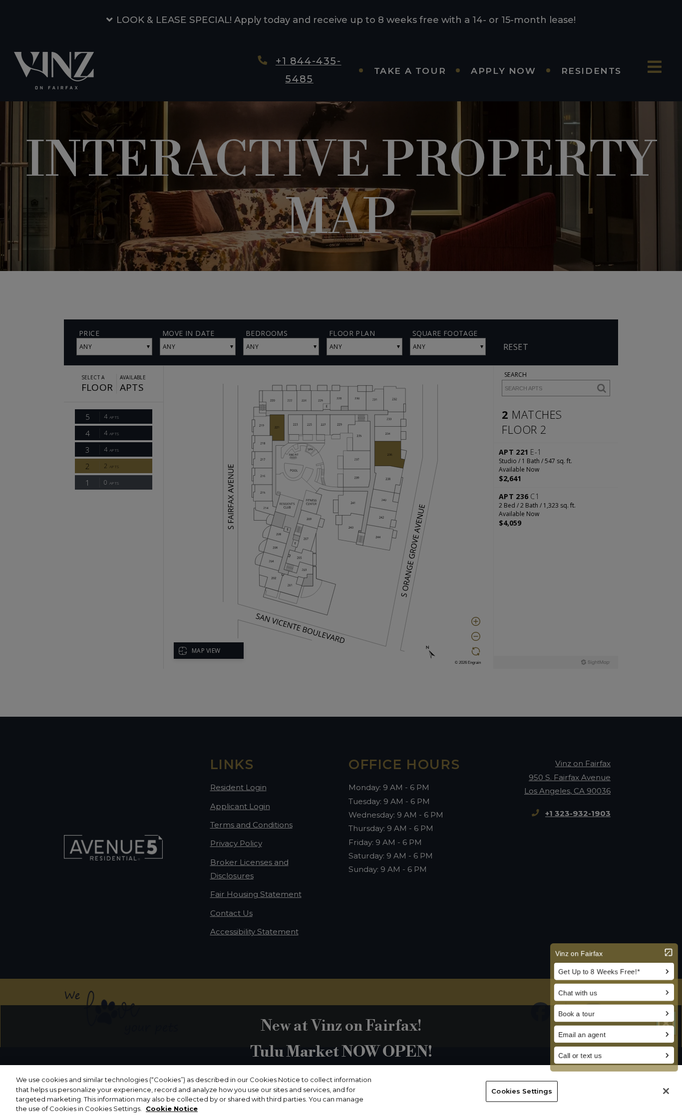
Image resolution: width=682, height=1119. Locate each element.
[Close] (666, 1091)
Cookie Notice (172, 1109)
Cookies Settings (521, 1091)
